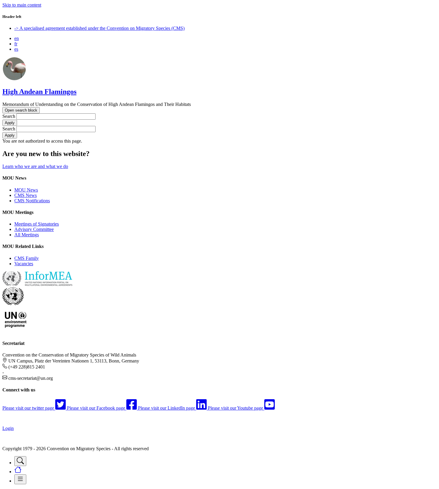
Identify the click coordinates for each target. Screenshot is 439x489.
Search (8, 116)
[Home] (14, 78)
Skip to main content (21, 4)
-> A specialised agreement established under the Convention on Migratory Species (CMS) (99, 28)
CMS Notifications (32, 200)
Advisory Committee (34, 229)
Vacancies (23, 263)
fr (15, 43)
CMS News (25, 195)
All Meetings (26, 234)
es (16, 49)
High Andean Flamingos (39, 91)
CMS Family (26, 258)
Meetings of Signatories (36, 223)
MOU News (26, 189)
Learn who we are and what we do (35, 166)
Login (8, 428)
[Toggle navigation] (20, 461)
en (16, 38)
